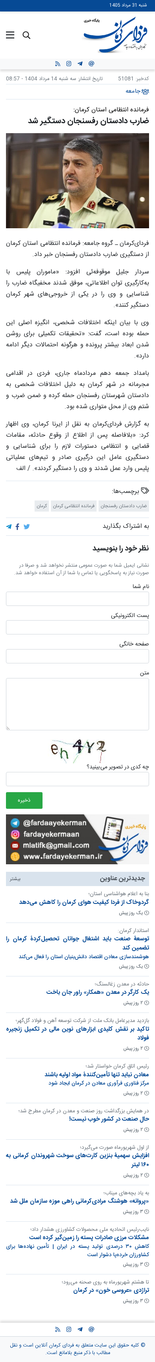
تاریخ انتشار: (89, 79)
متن (144, 673)
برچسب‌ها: (126, 492)
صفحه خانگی (134, 644)
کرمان (42, 506)
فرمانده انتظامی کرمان (74, 506)
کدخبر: (142, 79)
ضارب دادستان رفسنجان (124, 506)
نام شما (140, 587)
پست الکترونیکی (130, 615)
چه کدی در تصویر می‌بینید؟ (118, 767)
